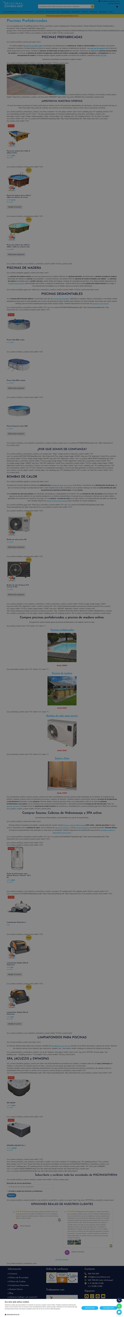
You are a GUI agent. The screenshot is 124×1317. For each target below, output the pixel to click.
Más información (55, 1308)
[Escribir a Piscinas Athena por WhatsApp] (119, 1306)
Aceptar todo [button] (90, 1308)
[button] (42, 1315)
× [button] (122, 1301)
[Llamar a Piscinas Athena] (119, 1300)
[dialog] (62, 658)
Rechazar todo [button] (108, 1308)
